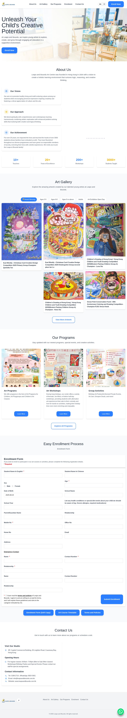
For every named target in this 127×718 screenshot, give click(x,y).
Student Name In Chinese (74, 471)
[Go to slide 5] (93, 138)
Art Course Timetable (67, 613)
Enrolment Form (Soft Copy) (38, 613)
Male (8, 486)
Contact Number (71, 556)
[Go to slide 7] (97, 138)
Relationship (69, 513)
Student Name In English (14, 471)
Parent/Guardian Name (12, 513)
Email (67, 532)
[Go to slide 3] (89, 138)
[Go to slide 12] (105, 138)
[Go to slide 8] (98, 138)
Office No (68, 522)
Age (67, 481)
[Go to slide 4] (90, 138)
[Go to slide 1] (86, 138)
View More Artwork (64, 320)
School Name (70, 491)
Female (17, 486)
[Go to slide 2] (87, 138)
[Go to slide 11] (103, 138)
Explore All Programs (63, 426)
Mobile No (8, 522)
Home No (7, 532)
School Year (8, 503)
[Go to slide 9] (100, 138)
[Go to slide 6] (95, 138)
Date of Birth (8, 491)
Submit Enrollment (112, 599)
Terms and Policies (92, 613)
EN (100, 4)
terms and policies (25, 595)
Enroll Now (116, 4)
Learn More (21, 414)
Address (7, 542)
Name (7, 556)
